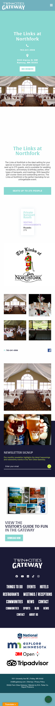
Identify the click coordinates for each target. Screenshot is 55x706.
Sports (26, 608)
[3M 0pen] (27, 654)
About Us (33, 614)
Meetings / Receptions (37, 594)
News (30, 601)
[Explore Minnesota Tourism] (27, 645)
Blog (37, 608)
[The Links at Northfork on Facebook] (49, 350)
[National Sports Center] (28, 636)
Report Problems (27, 687)
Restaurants (11, 594)
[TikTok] (33, 576)
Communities (14, 601)
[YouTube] (22, 576)
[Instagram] (38, 576)
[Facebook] (16, 576)
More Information (27, 69)
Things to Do (15, 586)
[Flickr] (28, 576)
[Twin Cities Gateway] (13, 6)
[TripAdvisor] (27, 662)
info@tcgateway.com (18, 682)
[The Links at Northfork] (27, 264)
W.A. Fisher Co (42, 685)
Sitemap (30, 682)
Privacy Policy (40, 682)
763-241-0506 (27, 50)
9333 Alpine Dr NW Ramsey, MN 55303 (27, 61)
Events (31, 586)
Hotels (44, 586)
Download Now (14, 538)
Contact (43, 601)
